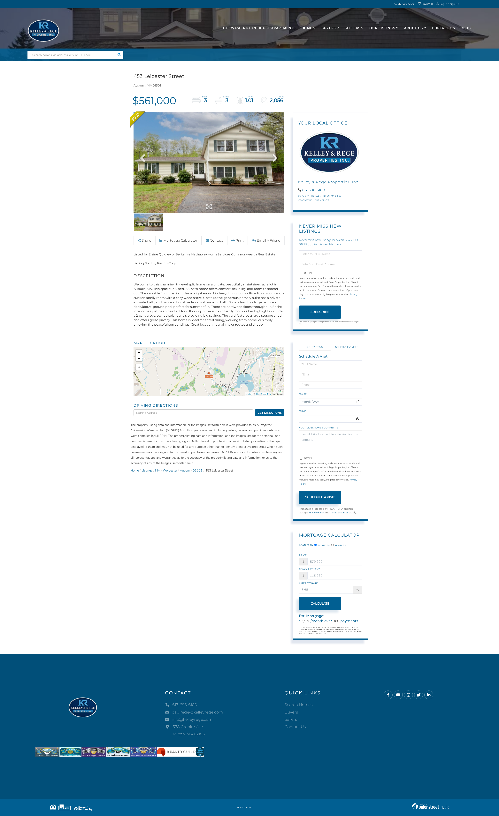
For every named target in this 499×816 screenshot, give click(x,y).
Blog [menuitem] (466, 28)
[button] (119, 55)
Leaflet (249, 394)
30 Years (324, 545)
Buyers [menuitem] (328, 28)
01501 (198, 470)
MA (157, 470)
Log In (443, 4)
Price (303, 555)
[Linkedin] (429, 695)
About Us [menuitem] (413, 28)
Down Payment (309, 569)
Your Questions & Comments (318, 427)
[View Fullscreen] (139, 367)
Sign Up (454, 4)
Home (135, 470)
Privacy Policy (316, 512)
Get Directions (270, 412)
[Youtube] (398, 695)
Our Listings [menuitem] (382, 28)
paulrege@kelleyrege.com (197, 712)
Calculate (320, 603)
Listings (147, 470)
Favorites (427, 3)
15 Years (340, 545)
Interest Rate (308, 583)
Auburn (185, 470)
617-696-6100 (405, 3)
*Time (302, 411)
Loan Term (306, 545)
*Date (303, 394)
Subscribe (320, 312)
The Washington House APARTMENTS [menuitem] (259, 28)
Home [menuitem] (307, 28)
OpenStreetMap (263, 394)
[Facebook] (388, 695)
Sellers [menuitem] (352, 28)
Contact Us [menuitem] (443, 28)
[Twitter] (418, 695)
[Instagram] (408, 695)
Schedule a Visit (346, 346)
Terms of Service (339, 512)
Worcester (170, 470)
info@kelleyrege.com (192, 719)
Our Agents (322, 200)
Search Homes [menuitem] (299, 704)
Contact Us (305, 200)
